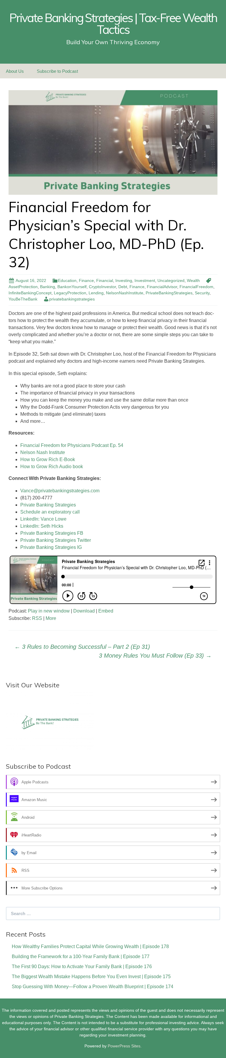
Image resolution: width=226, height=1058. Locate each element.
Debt (122, 286)
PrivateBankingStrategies (169, 293)
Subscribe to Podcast (57, 71)
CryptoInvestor (102, 286)
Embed (105, 610)
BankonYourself (72, 286)
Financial (104, 280)
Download (84, 610)
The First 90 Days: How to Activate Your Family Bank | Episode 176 (82, 966)
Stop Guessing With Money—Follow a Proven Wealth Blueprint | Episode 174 (92, 986)
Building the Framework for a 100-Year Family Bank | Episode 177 (80, 956)
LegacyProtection (70, 293)
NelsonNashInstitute (124, 293)
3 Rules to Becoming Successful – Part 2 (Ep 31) (82, 646)
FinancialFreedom (196, 286)
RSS (37, 618)
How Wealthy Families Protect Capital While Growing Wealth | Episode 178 (90, 946)
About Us (15, 71)
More (51, 618)
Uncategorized (171, 280)
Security (202, 293)
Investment (144, 280)
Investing (123, 280)
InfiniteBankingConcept (30, 293)
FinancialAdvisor (162, 286)
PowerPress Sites (124, 1046)
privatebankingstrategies (72, 299)
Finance (86, 280)
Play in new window (49, 610)
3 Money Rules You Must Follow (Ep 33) (155, 655)
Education (67, 280)
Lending (96, 293)
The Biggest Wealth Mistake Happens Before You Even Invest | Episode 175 (91, 976)
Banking (47, 286)
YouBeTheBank (23, 299)
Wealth (193, 280)
